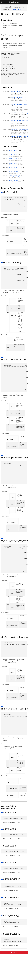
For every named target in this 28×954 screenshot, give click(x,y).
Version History (16, 9)
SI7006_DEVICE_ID (15, 167)
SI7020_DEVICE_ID (15, 176)
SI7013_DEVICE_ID (15, 171)
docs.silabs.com (14, 2)
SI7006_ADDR (13, 150)
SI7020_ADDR (13, 159)
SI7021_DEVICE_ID (15, 180)
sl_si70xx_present (17, 97)
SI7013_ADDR (13, 154)
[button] (14, 952)
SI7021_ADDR (13, 163)
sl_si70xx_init (16, 91)
